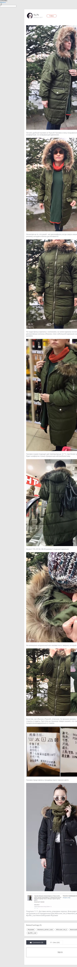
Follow (52, 16)
